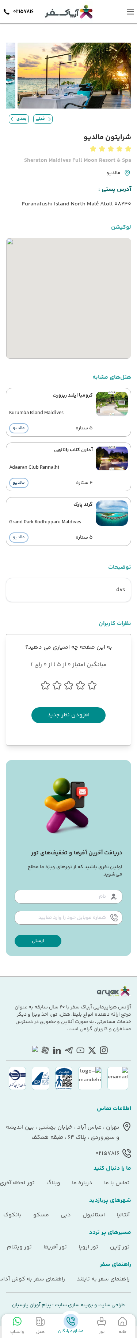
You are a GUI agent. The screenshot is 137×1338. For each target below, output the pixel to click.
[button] (38, 941)
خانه (122, 1332)
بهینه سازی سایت (73, 1305)
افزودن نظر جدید (68, 715)
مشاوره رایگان (71, 1331)
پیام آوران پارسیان (31, 1305)
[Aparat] (45, 1050)
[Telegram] (68, 1050)
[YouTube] (80, 1050)
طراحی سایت (111, 1305)
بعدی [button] (21, 118)
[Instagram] (103, 1050)
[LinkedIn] (57, 1050)
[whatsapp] (33, 1050)
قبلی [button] (40, 118)
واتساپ (17, 1332)
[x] (92, 1050)
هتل (40, 1332)
